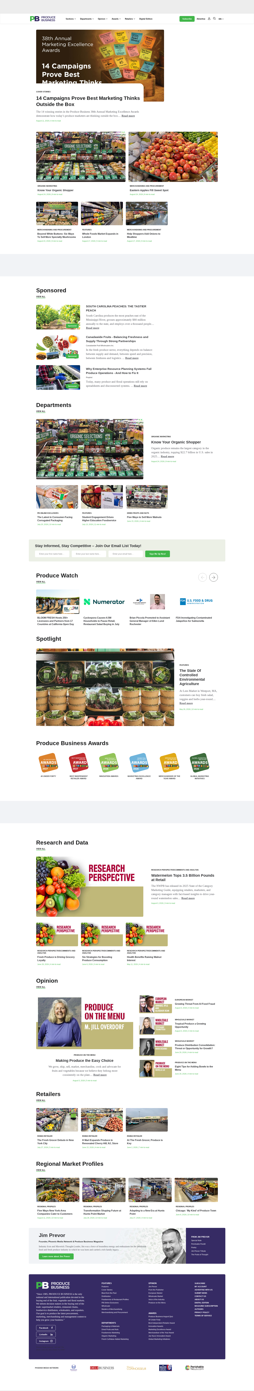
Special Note (196, 1240)
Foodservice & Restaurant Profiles (115, 1300)
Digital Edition (145, 19)
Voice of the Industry (156, 1300)
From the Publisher (156, 1290)
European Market (155, 1293)
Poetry (193, 1248)
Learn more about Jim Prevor (56, 1256)
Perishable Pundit (198, 1244)
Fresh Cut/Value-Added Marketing (115, 1339)
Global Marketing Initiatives (159, 1339)
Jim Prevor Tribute (198, 1251)
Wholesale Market (155, 1296)
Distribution (106, 1296)
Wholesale (106, 1306)
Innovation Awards (155, 1326)
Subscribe (187, 19)
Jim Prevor (152, 1287)
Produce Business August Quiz (160, 1317)
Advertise (201, 19)
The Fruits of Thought (199, 1255)
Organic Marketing (109, 1336)
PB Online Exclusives (110, 1303)
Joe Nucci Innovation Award (159, 1336)
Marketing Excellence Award (159, 1329)
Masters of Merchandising (112, 1309)
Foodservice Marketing (111, 1333)
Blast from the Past (109, 1293)
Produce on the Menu (157, 1303)
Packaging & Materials (111, 1326)
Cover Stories (107, 1290)
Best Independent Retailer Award (161, 1323)
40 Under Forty (154, 1320)
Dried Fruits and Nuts (110, 1329)
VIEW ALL (40, 297)
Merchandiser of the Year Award (161, 1333)
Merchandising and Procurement (115, 1312)
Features (105, 1287)
